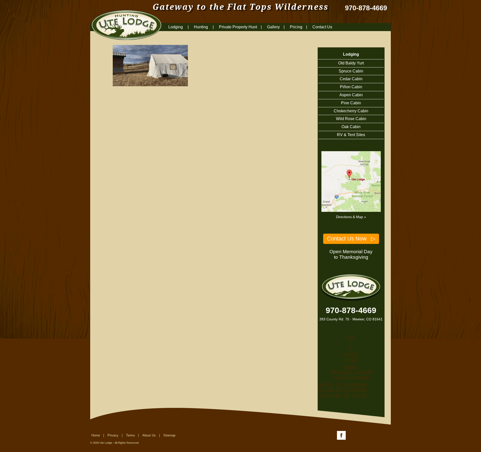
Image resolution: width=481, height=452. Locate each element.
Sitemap (169, 435)
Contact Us (322, 27)
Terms (130, 435)
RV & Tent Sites (351, 135)
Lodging (176, 27)
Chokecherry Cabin (351, 111)
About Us (149, 435)
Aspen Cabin (351, 95)
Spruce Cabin (351, 71)
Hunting (201, 27)
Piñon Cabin (351, 87)
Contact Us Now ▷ (351, 238)
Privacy (112, 435)
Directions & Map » (351, 217)
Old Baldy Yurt (351, 63)
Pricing (296, 27)
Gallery (273, 27)
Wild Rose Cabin (351, 119)
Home (95, 435)
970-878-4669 (366, 8)
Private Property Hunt (238, 27)
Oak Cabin (350, 127)
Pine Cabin (351, 103)
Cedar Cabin (351, 79)
